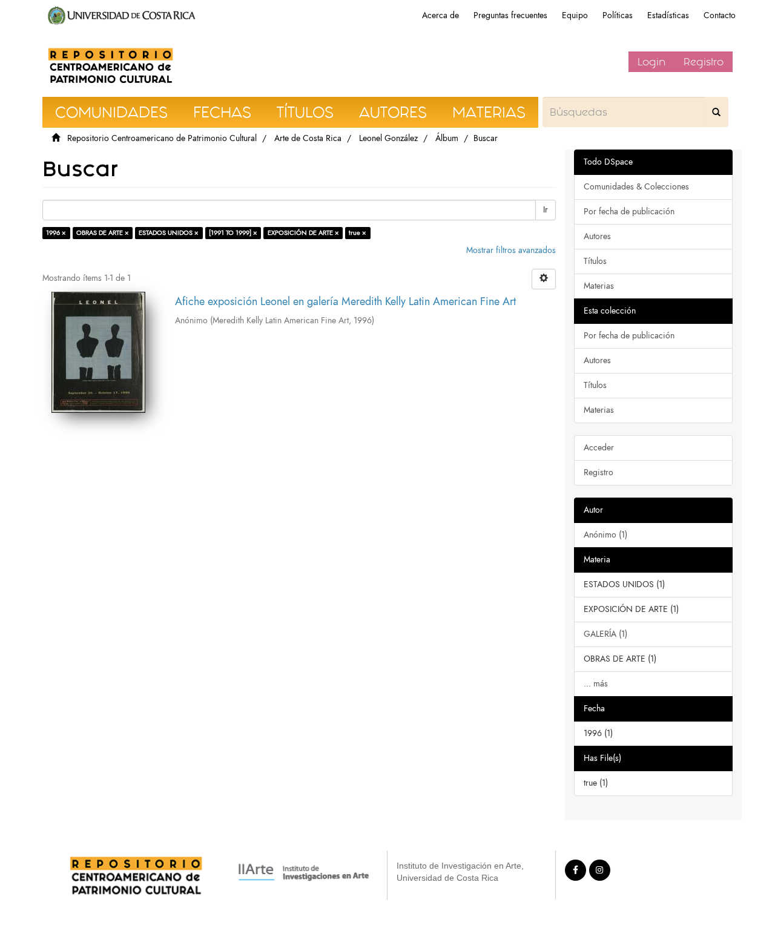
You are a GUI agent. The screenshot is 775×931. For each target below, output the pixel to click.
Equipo (575, 15)
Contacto (720, 15)
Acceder (599, 447)
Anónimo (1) (605, 535)
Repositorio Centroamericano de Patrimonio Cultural (162, 138)
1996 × (56, 232)
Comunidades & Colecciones (636, 186)
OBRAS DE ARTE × (102, 232)
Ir (545, 209)
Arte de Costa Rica (307, 138)
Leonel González (388, 138)
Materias (599, 286)
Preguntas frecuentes (510, 15)
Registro (704, 61)
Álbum (446, 138)
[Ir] (716, 112)
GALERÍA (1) (605, 634)
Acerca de (440, 15)
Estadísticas (668, 15)
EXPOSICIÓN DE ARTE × (303, 232)
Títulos (595, 261)
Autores (597, 236)
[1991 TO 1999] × (233, 232)
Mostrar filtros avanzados (511, 250)
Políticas (617, 15)
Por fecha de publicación (629, 211)
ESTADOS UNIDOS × (169, 232)
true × (357, 232)
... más (596, 683)
